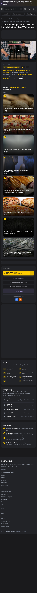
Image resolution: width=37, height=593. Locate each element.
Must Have (4, 482)
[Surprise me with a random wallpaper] (25, 9)
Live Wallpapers (18, 14)
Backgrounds (31, 14)
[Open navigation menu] (34, 9)
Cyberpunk (4, 499)
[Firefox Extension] (20, 299)
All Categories (5, 485)
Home (3, 19)
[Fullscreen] (33, 58)
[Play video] (18, 50)
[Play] (4, 58)
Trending (6, 14)
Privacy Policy (4, 523)
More (4, 92)
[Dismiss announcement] (35, 3)
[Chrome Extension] (16, 299)
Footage (9, 70)
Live (29, 70)
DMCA (3, 518)
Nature (3, 502)
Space (2, 504)
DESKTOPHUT (6, 461)
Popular (3, 477)
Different (17, 70)
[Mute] (30, 58)
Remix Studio (19, 291)
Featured (3, 480)
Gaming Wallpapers (6, 496)
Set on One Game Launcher (19, 286)
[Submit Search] (29, 9)
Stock (4, 70)
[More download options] (32, 273)
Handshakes (24, 70)
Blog (2, 513)
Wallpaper (6, 72)
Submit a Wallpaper (8, 472)
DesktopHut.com (10, 531)
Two (13, 70)
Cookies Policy (5, 526)
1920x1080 (6, 79)
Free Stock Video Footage (13, 19)
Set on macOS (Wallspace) (19, 282)
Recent (3, 475)
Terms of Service (5, 521)
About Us (3, 511)
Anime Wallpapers (6, 491)
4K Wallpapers (5, 494)
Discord (3, 516)
